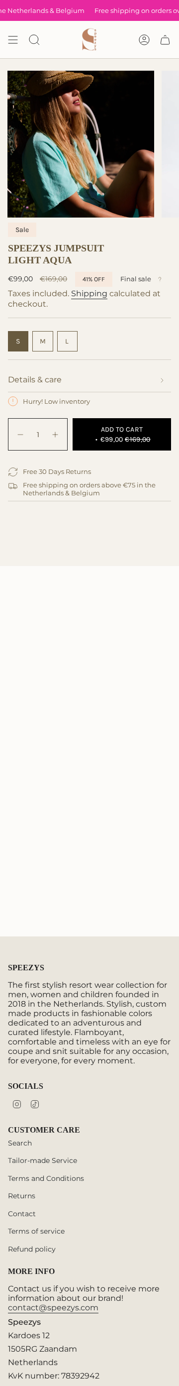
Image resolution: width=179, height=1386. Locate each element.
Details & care (35, 379)
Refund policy (32, 1249)
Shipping (89, 293)
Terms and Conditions (46, 1178)
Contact (22, 1213)
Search (20, 1143)
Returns (21, 1195)
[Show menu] (13, 39)
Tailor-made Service (42, 1160)
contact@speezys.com (53, 1307)
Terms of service (36, 1231)
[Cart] (165, 39)
